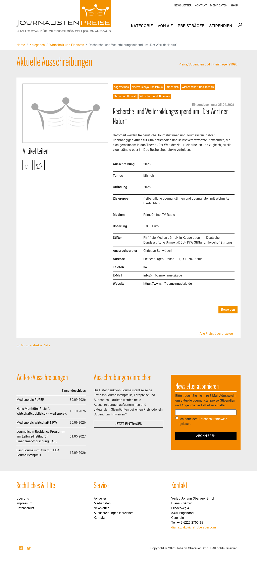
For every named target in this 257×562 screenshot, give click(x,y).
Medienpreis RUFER (30, 400)
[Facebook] (21, 548)
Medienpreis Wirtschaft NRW (36, 422)
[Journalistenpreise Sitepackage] (63, 20)
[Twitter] (29, 548)
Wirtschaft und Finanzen (66, 45)
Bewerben (228, 309)
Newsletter (183, 5)
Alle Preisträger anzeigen (217, 334)
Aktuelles (100, 498)
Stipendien (172, 87)
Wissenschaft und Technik (198, 87)
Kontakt (201, 5)
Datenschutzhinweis (212, 419)
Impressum (24, 503)
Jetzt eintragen (128, 424)
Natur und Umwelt (125, 96)
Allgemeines (121, 87)
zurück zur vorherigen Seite (33, 345)
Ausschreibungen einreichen (114, 513)
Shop (234, 5)
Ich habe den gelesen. (203, 421)
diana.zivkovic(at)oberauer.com (193, 527)
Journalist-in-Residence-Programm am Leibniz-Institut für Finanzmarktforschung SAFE (40, 436)
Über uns (22, 498)
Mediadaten (218, 5)
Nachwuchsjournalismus (147, 87)
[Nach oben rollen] (248, 553)
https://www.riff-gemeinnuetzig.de (167, 284)
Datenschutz (25, 508)
